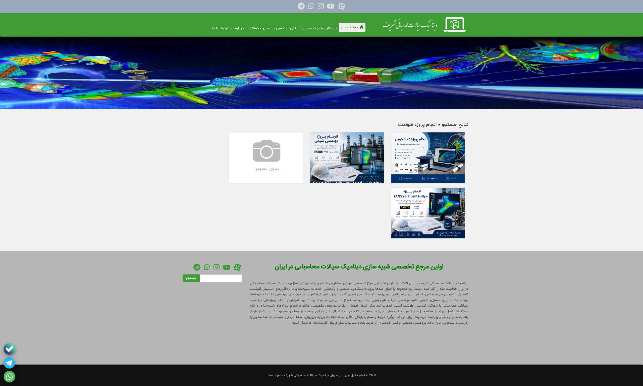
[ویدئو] (266, 157)
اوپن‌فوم (383, 294)
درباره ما (237, 28)
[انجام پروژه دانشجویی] (428, 157)
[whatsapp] (9, 376)
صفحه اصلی (350, 27)
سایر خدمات (260, 28)
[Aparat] (341, 7)
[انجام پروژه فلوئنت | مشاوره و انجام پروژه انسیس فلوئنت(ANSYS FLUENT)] (428, 213)
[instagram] (321, 7)
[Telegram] (301, 7)
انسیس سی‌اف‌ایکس (440, 294)
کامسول (462, 294)
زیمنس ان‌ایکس (321, 294)
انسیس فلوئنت (262, 288)
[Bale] (9, 349)
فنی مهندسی (286, 28)
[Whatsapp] (311, 7)
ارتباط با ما (220, 28)
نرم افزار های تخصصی (320, 28)
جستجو (191, 278)
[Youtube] (330, 7)
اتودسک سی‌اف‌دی (362, 294)
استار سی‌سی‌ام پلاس (407, 294)
